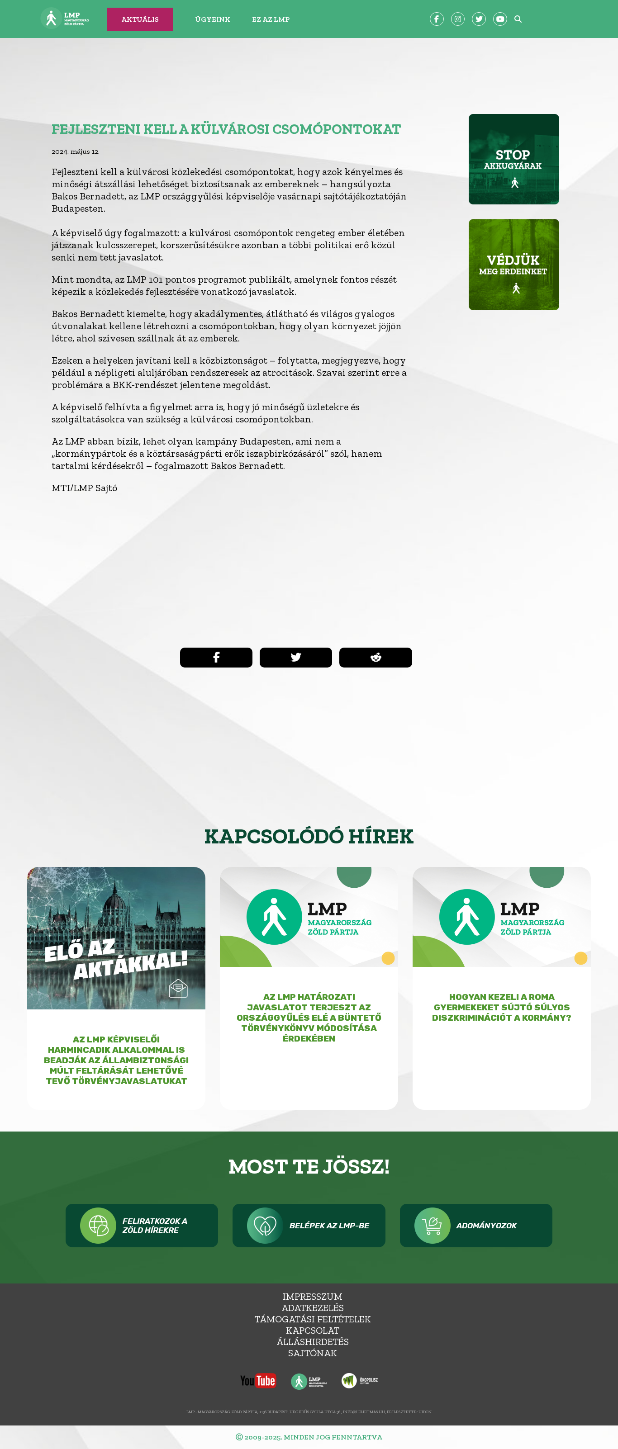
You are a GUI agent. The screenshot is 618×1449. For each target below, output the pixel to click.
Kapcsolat (312, 1330)
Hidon (425, 1411)
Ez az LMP (271, 19)
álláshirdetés (312, 1341)
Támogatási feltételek (313, 1319)
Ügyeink (212, 19)
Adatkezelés (312, 1307)
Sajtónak (312, 1353)
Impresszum (312, 1296)
